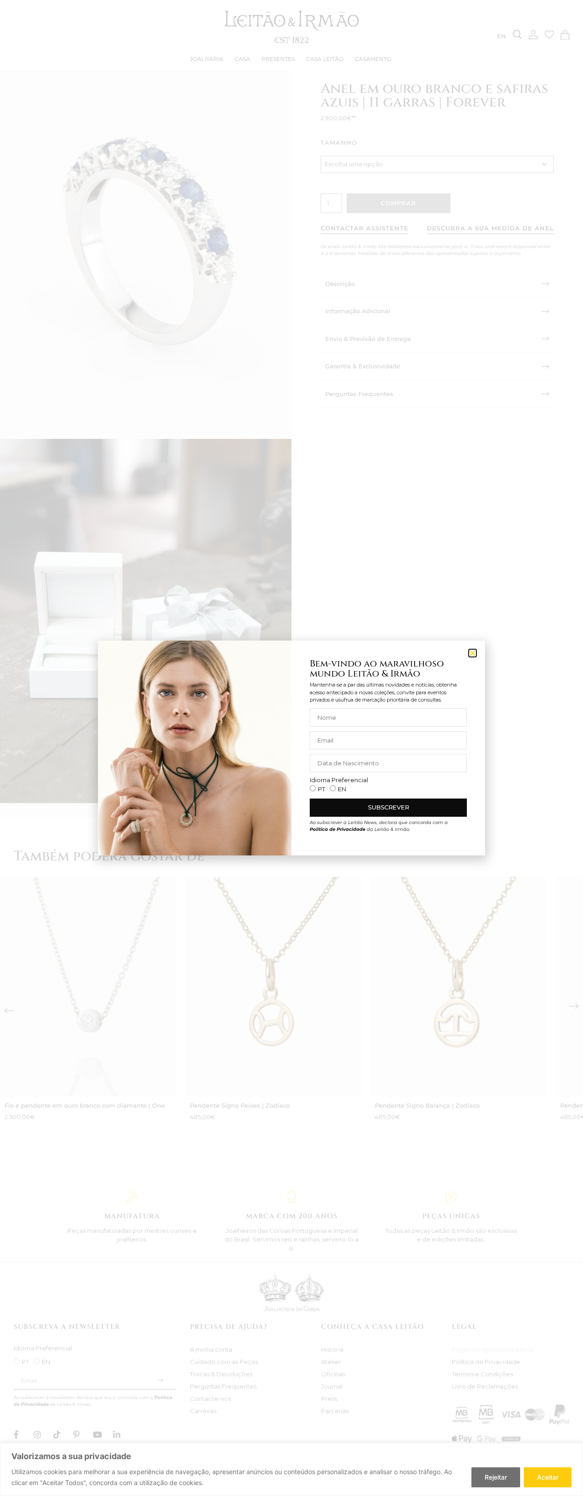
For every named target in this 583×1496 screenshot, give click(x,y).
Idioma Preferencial (339, 780)
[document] (291, 748)
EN (342, 789)
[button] (472, 653)
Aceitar (547, 1477)
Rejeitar (496, 1477)
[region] (291, 1469)
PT (321, 789)
